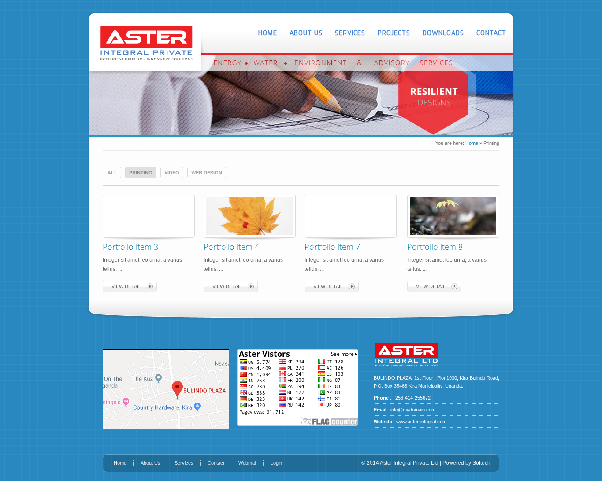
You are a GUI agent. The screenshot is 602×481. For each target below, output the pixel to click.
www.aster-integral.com (421, 421)
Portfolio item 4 (231, 246)
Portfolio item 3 (130, 246)
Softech (481, 463)
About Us (306, 33)
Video (171, 172)
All (112, 172)
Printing (140, 172)
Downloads (443, 33)
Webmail (247, 463)
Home (267, 33)
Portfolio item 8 (435, 246)
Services (350, 33)
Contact (491, 33)
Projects (394, 33)
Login (276, 463)
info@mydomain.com (412, 409)
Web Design (206, 172)
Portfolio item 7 (332, 246)
